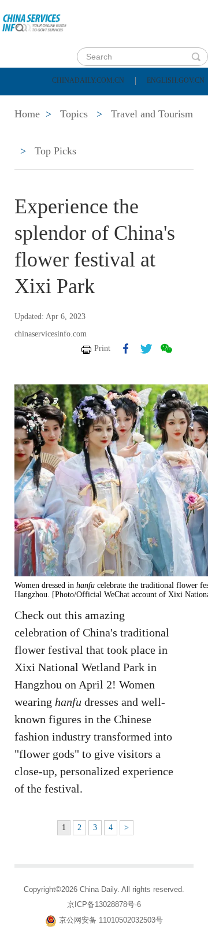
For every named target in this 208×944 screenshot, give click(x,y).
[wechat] (166, 348)
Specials (36, 132)
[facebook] (126, 348)
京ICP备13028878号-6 (104, 904)
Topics (102, 132)
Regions (167, 132)
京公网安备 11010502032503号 (111, 920)
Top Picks (55, 151)
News (152, 103)
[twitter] (146, 348)
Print (102, 348)
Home (27, 103)
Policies (90, 103)
